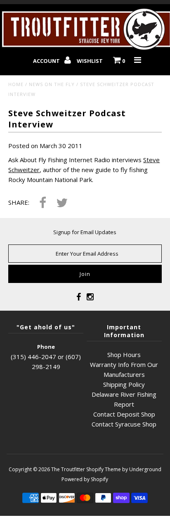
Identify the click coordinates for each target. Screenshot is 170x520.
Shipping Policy (124, 384)
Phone (46, 346)
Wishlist (90, 61)
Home (16, 84)
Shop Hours (124, 354)
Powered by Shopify (84, 479)
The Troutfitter (68, 469)
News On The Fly (52, 84)
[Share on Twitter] (62, 203)
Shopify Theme (103, 469)
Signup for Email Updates (84, 232)
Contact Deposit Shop (124, 414)
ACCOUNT (47, 61)
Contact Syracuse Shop (124, 424)
